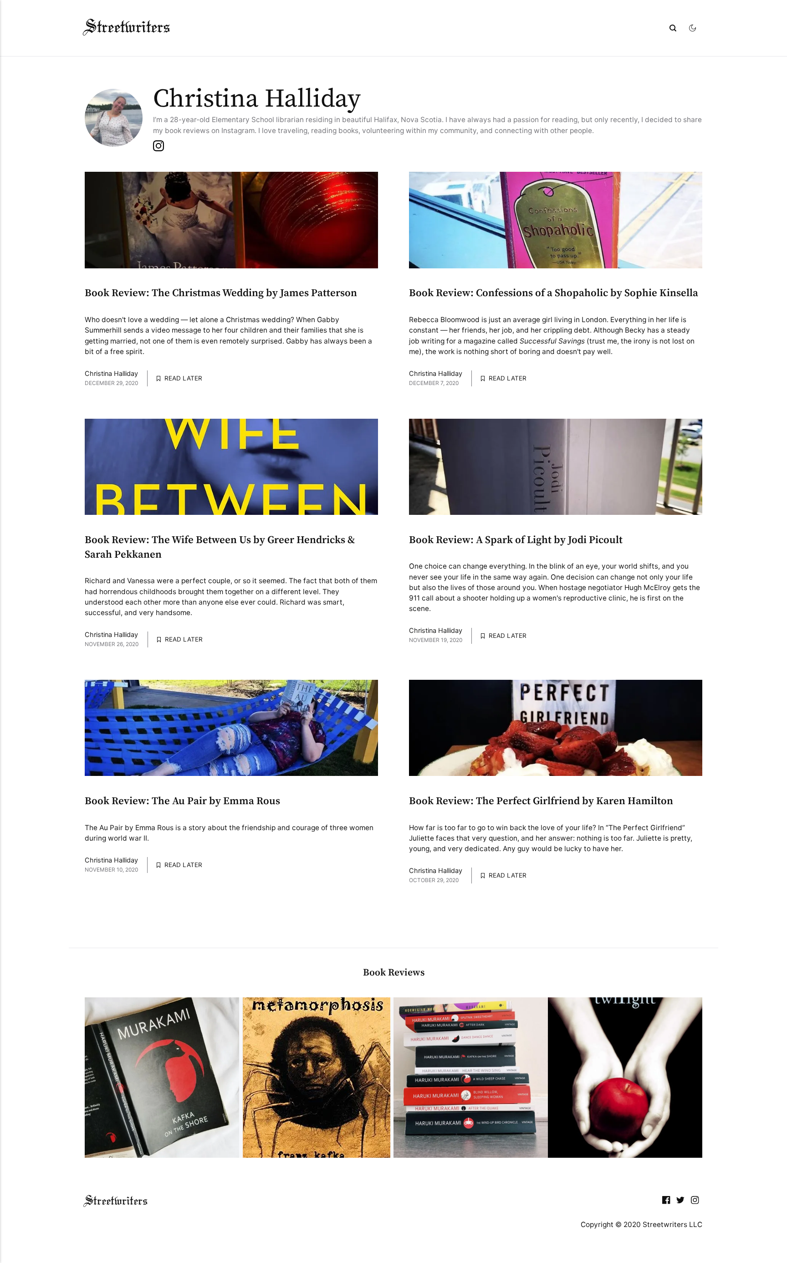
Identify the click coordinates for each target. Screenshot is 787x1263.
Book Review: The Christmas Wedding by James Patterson (221, 293)
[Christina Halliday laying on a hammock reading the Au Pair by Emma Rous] (231, 728)
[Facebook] (666, 1202)
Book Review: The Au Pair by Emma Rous (182, 801)
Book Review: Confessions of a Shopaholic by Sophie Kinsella (553, 293)
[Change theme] (693, 28)
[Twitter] (680, 1202)
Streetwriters (127, 28)
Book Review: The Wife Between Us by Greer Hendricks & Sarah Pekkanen (220, 547)
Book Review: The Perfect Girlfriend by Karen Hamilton (541, 801)
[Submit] (674, 28)
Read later (182, 378)
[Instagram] (695, 1202)
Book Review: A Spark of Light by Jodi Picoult (516, 540)
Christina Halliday (111, 374)
